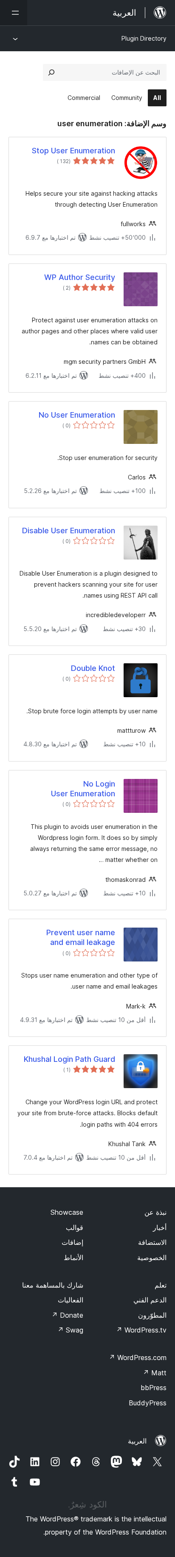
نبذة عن (155, 1212)
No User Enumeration (77, 414)
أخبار (160, 1227)
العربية (137, 1441)
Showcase (67, 1212)
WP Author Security (79, 277)
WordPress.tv (141, 1330)
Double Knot (93, 668)
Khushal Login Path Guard (69, 1059)
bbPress (154, 1387)
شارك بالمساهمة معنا (52, 1285)
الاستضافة (152, 1242)
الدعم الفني (150, 1300)
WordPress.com (138, 1357)
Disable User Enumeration (68, 530)
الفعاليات (70, 1300)
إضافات (72, 1242)
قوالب (74, 1227)
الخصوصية (152, 1257)
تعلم (161, 1285)
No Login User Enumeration (83, 788)
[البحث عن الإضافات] (51, 72)
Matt (155, 1373)
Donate (67, 1315)
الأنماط (73, 1257)
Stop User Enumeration (73, 150)
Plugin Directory (144, 38)
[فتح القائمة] (13, 12)
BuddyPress (148, 1403)
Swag (70, 1330)
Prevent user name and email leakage (80, 937)
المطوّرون (152, 1315)
